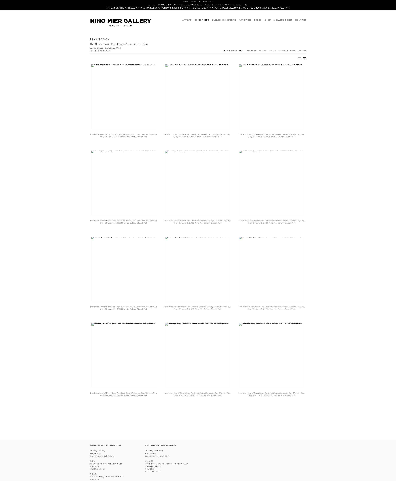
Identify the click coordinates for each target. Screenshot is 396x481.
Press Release (287, 51)
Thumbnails (304, 58)
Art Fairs (245, 20)
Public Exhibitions (224, 20)
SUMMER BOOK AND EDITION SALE (198, 2)
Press (257, 20)
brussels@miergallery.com (157, 456)
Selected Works (257, 51)
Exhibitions (202, 20)
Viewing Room (283, 20)
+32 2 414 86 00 (152, 471)
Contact (300, 20)
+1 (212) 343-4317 (97, 469)
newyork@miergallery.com (102, 456)
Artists (186, 20)
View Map (94, 466)
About (272, 51)
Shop (268, 20)
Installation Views (233, 51)
